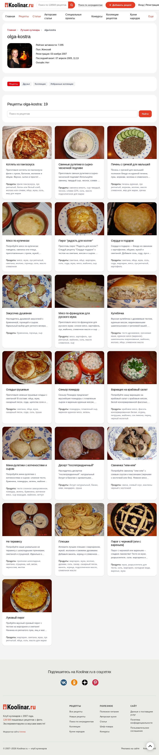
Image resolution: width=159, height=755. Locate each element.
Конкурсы (96, 16)
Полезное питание (109, 711)
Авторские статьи (50, 16)
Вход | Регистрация (148, 5)
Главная (10, 16)
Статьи (103, 721)
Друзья (26, 84)
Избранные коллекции (62, 84)
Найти (145, 114)
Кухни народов (135, 16)
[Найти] (71, 5)
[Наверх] (150, 746)
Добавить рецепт (120, 5)
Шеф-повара (106, 726)
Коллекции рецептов (112, 16)
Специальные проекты (73, 16)
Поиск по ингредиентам (90, 5)
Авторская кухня (108, 716)
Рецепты (24, 16)
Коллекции (40, 84)
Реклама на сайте (130, 748)
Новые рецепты (77, 716)
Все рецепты (75, 711)
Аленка (22, 732)
